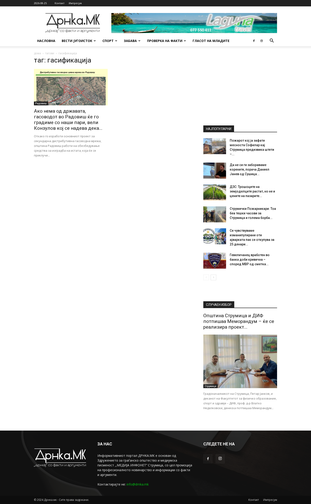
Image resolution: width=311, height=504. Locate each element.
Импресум (75, 3)
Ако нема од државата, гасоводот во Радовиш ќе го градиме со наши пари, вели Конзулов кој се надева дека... (68, 119)
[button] (271, 41)
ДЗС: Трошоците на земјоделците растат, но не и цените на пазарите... (252, 191)
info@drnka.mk (138, 484)
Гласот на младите (211, 41)
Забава (130, 41)
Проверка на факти (164, 41)
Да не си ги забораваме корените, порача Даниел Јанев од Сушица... (249, 169)
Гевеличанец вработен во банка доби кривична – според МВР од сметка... (250, 259)
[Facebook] (253, 40)
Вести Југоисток (77, 41)
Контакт (59, 3)
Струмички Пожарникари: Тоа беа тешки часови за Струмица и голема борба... (253, 213)
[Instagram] (261, 40)
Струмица (210, 386)
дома (37, 53)
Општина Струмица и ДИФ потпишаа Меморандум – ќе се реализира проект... (238, 321)
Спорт (108, 41)
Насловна (46, 41)
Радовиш (41, 103)
